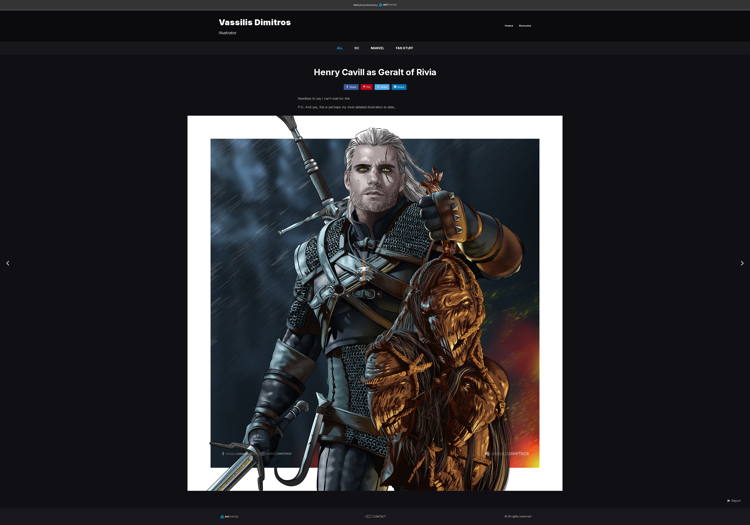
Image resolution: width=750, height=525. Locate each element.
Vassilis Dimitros (255, 22)
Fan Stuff (404, 48)
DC (356, 48)
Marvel (377, 48)
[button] (733, 501)
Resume (525, 25)
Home (509, 25)
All (340, 48)
